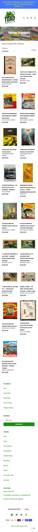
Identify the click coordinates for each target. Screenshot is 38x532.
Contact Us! (20, 499)
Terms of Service (8, 403)
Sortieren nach (5, 48)
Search (5, 441)
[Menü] (35, 18)
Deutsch (27, 509)
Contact (6, 470)
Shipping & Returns (8, 408)
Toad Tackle (16, 526)
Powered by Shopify (23, 526)
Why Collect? (7, 461)
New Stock (6, 480)
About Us (6, 465)
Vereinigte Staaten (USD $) (14, 509)
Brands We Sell (7, 451)
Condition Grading (8, 456)
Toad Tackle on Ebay (9, 475)
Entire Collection (8, 446)
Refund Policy (7, 398)
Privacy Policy (7, 393)
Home (5, 388)
